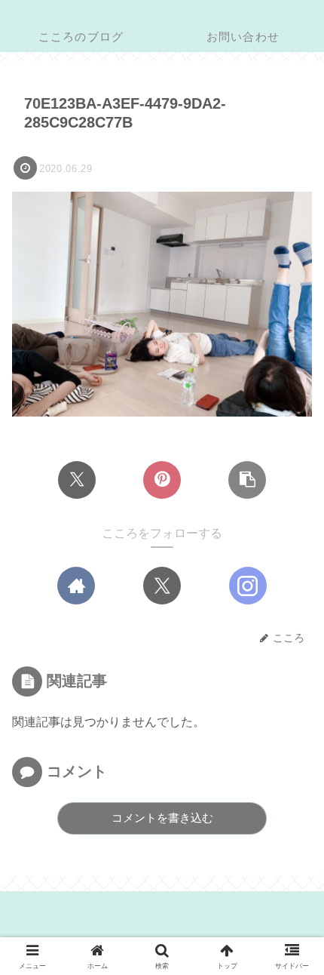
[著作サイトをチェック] (76, 585)
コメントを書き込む (162, 817)
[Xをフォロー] (162, 585)
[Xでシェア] (77, 480)
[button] (247, 480)
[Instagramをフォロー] (248, 585)
